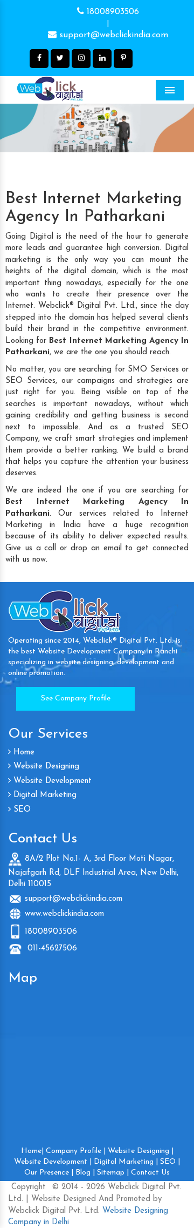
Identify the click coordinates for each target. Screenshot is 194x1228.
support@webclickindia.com (112, 35)
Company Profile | (76, 1151)
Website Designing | (141, 1151)
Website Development (51, 781)
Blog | (85, 1173)
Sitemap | (113, 1173)
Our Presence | (48, 1173)
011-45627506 (51, 948)
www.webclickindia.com (64, 914)
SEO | (170, 1162)
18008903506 (111, 12)
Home (22, 752)
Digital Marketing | (126, 1162)
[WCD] (72, 89)
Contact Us (150, 1173)
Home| (32, 1151)
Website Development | (53, 1162)
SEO (21, 810)
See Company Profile (75, 698)
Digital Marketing (44, 795)
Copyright (28, 1187)
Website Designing (45, 767)
